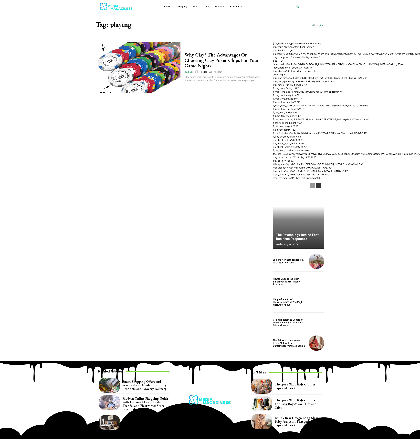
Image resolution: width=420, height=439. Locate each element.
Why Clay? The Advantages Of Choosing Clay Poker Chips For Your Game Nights (222, 60)
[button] (297, 6)
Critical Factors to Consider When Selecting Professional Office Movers (288, 322)
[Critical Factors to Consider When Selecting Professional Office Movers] (316, 322)
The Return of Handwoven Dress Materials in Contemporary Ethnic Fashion (289, 343)
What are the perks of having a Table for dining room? (144, 422)
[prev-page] (312, 185)
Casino (189, 72)
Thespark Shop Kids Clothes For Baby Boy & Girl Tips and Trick (295, 404)
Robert (203, 72)
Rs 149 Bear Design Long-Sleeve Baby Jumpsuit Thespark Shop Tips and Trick (297, 421)
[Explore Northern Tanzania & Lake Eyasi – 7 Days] (316, 261)
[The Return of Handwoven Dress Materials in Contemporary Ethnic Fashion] (316, 343)
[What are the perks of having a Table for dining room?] (109, 422)
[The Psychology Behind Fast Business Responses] (298, 214)
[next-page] (318, 185)
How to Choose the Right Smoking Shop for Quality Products (286, 282)
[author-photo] (197, 72)
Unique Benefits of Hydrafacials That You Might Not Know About (288, 302)
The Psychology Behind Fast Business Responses (297, 237)
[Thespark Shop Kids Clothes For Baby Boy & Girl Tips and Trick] (261, 403)
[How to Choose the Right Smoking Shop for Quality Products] (316, 282)
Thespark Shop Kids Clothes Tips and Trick (295, 386)
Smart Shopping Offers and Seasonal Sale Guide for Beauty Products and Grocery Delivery (144, 385)
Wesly (279, 244)
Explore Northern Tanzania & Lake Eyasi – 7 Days (288, 261)
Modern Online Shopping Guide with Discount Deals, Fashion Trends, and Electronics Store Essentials (145, 403)
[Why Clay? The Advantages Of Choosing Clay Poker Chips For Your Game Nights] (138, 67)
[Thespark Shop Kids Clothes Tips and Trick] (261, 386)
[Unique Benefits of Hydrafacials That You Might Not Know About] (316, 302)
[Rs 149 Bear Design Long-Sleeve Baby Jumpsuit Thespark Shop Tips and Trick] (261, 421)
